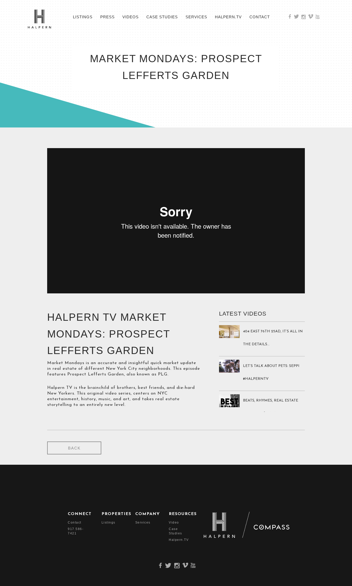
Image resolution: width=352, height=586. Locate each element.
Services (196, 17)
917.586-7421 (75, 531)
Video (174, 522)
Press (107, 17)
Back (74, 448)
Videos (130, 17)
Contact (259, 17)
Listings (83, 17)
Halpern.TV (228, 17)
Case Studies (162, 17)
